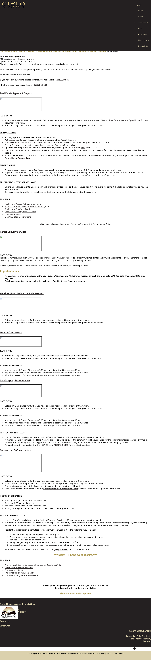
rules (61, 145)
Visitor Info (5, 625)
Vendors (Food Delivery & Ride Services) (22, 293)
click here (112, 50)
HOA (140, 28)
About (140, 16)
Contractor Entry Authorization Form (22, 575)
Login (139, 5)
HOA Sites (101, 653)
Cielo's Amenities (13, 214)
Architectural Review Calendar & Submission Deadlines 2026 (33, 565)
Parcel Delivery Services (13, 231)
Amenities (142, 34)
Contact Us (143, 46)
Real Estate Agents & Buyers (16, 93)
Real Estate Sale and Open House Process (128, 120)
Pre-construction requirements (19, 572)
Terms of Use (112, 653)
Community (143, 22)
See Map (147, 641)
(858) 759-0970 (61, 445)
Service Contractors (11, 332)
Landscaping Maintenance (15, 380)
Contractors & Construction (15, 450)
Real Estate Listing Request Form (20, 211)
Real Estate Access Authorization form (24, 142)
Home (140, 11)
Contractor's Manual (14, 570)
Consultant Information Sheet (19, 567)
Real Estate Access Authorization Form (23, 204)
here (47, 224)
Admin (121, 653)
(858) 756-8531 (40, 85)
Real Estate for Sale (99, 155)
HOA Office (63, 79)
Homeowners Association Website (81, 653)
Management (143, 40)
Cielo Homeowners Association (54, 653)
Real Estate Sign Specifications (19, 209)
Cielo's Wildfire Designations (18, 216)
